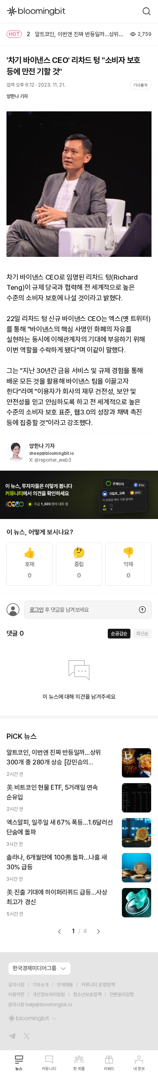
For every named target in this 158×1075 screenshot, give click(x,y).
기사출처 (140, 85)
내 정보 (139, 1068)
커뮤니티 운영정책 (98, 985)
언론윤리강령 (121, 994)
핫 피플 (79, 1068)
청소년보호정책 (87, 994)
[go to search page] (147, 11)
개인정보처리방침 (48, 994)
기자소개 (40, 985)
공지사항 (16, 985)
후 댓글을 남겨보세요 (59, 609)
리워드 (109, 1068)
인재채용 (65, 985)
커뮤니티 (49, 1068)
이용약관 (16, 994)
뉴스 (19, 1068)
